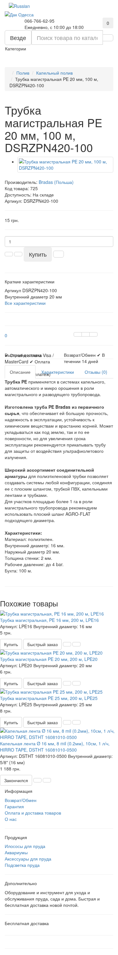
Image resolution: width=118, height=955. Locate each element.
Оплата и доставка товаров (33, 813)
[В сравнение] (93, 334)
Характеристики (57, 372)
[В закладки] (85, 334)
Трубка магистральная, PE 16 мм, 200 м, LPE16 (49, 620)
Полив (22, 73)
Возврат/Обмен (21, 800)
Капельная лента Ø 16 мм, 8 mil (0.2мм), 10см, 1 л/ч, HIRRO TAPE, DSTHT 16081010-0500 (55, 746)
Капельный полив (54, 73)
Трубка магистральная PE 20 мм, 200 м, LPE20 (49, 659)
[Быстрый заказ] (58, 254)
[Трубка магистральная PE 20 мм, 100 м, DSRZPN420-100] (65, 165)
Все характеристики (25, 303)
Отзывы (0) (96, 372)
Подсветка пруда (22, 865)
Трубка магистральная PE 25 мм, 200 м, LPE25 (49, 698)
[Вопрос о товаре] (78, 334)
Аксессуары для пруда (28, 859)
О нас (11, 819)
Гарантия (14, 806)
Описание (20, 372)
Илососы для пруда (25, 846)
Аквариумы (16, 852)
